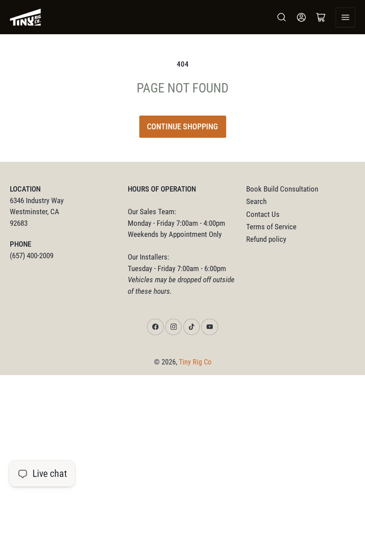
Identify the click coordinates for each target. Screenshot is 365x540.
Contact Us (263, 214)
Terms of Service (271, 227)
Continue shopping (182, 126)
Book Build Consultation (282, 189)
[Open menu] (345, 17)
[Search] (282, 17)
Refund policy (266, 239)
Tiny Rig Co (195, 362)
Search (256, 201)
